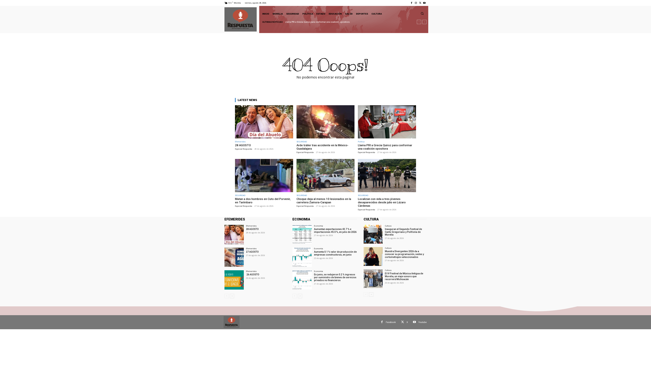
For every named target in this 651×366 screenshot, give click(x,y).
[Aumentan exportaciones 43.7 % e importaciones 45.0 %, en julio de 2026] (302, 234)
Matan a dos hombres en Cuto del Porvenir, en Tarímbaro (312, 22)
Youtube (422, 322)
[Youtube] (424, 3)
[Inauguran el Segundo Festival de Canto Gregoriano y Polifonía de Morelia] (373, 234)
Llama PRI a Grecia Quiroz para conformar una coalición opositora (385, 147)
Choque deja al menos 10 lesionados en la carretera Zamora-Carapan (324, 200)
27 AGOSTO (252, 251)
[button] (422, 13)
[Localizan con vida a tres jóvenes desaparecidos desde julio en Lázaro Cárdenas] (387, 175)
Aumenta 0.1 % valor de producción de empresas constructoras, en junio (335, 253)
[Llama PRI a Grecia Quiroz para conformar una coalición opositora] (387, 121)
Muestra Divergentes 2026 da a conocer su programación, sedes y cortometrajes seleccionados (404, 254)
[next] (424, 22)
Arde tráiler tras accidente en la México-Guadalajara (322, 147)
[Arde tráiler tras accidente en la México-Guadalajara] (326, 121)
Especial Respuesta (243, 149)
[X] (420, 3)
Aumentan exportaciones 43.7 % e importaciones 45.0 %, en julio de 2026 (335, 230)
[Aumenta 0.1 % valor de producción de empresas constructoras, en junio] (302, 257)
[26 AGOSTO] (234, 280)
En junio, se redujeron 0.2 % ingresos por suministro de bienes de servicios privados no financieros (335, 277)
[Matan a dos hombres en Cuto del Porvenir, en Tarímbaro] (264, 175)
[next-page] (232, 296)
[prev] (419, 22)
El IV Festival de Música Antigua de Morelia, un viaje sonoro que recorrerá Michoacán (404, 276)
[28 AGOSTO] (264, 121)
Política (361, 142)
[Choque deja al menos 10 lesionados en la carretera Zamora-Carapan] (326, 175)
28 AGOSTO (243, 145)
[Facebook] (411, 3)
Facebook (391, 322)
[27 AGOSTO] (234, 257)
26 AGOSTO (252, 274)
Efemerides (240, 142)
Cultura (388, 226)
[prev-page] (226, 296)
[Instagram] (416, 3)
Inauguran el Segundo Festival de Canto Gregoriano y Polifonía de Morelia (403, 232)
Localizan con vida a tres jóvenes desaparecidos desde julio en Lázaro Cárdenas (382, 202)
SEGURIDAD (302, 142)
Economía (318, 226)
